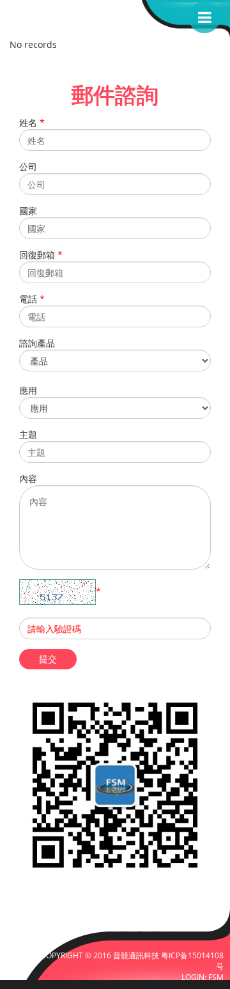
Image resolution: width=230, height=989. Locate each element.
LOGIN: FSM (202, 977)
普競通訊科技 (137, 955)
